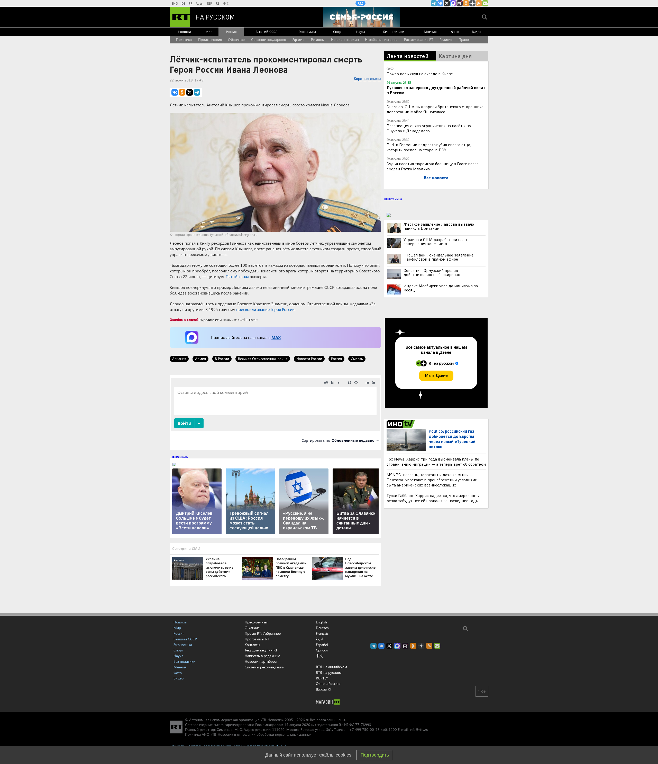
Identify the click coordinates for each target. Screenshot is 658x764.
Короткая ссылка (367, 78)
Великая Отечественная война (262, 358)
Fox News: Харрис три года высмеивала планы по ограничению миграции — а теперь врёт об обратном (436, 461)
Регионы (318, 39)
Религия (446, 39)
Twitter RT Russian (447, 3)
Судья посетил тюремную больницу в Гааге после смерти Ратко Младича (433, 166)
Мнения (430, 31)
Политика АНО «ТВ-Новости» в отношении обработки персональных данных (248, 734)
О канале (252, 627)
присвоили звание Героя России (265, 309)
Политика (184, 39)
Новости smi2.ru (179, 456)
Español (322, 644)
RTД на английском (331, 666)
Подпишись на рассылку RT (485, 3)
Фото (455, 31)
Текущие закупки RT (261, 650)
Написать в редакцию (262, 655)
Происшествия (210, 39)
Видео (476, 31)
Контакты (252, 644)
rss (479, 3)
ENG (175, 3)
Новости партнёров (261, 661)
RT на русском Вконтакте (440, 3)
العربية (199, 3)
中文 (226, 3)
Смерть (357, 358)
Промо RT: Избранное (263, 633)
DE (183, 3)
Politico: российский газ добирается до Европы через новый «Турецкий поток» (452, 438)
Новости (184, 31)
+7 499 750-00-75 (364, 729)
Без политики (393, 31)
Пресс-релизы (256, 622)
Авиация (179, 358)
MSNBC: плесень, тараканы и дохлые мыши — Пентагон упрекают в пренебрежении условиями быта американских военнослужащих (432, 479)
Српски (322, 650)
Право (464, 39)
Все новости (436, 177)
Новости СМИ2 (393, 198)
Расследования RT (418, 39)
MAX (276, 337)
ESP (209, 3)
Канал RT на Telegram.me (434, 3)
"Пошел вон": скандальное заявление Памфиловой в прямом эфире (438, 257)
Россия (231, 31)
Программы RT (257, 639)
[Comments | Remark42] (275, 412)
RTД (360, 3)
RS (217, 3)
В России (222, 358)
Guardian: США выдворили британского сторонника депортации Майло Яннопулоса (435, 109)
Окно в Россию (328, 683)
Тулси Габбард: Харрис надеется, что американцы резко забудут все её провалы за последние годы (433, 498)
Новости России (309, 358)
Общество (236, 39)
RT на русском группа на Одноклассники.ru (466, 3)
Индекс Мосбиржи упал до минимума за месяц (441, 288)
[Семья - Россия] (361, 17)
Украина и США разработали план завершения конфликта (435, 241)
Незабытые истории (381, 39)
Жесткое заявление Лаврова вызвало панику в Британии (439, 226)
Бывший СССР (266, 31)
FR (190, 3)
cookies (343, 755)
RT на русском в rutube (459, 3)
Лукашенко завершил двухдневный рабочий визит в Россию (436, 90)
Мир (209, 31)
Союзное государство (268, 39)
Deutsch (322, 628)
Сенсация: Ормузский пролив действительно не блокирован (432, 272)
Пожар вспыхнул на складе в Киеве (420, 73)
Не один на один (345, 39)
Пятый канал (237, 276)
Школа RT (324, 689)
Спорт (338, 31)
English (321, 622)
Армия (299, 39)
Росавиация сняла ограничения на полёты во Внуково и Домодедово (429, 128)
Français (322, 633)
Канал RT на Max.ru (453, 3)
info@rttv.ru (418, 729)
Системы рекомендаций (264, 667)
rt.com (219, 724)
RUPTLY (322, 678)
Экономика (307, 31)
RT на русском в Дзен (472, 3)
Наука (360, 31)
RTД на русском (329, 672)
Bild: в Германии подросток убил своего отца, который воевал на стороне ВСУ (429, 147)
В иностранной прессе (402, 424)
